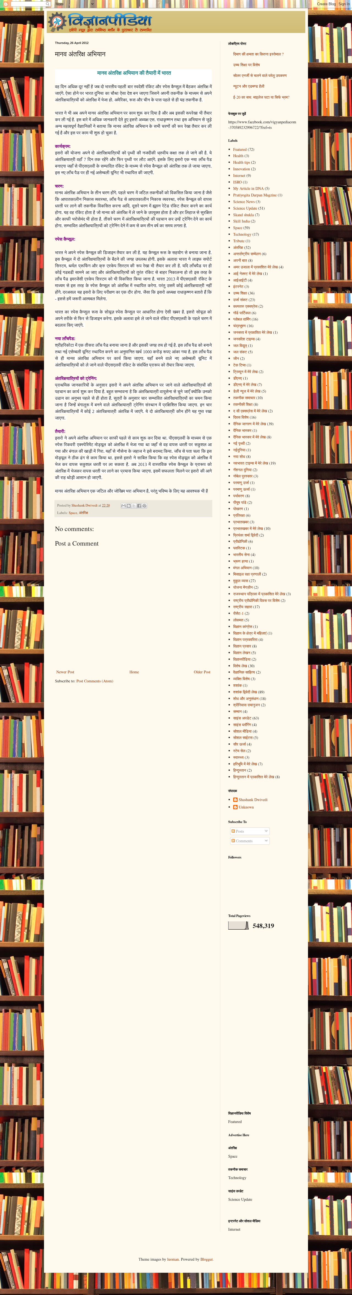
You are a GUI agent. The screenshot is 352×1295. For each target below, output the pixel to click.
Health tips (241, 162)
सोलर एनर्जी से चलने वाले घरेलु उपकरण (260, 75)
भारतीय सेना (241, 554)
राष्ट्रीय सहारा (242, 606)
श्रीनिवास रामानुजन (246, 704)
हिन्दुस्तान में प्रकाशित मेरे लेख (253, 776)
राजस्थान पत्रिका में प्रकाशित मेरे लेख (259, 593)
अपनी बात (240, 260)
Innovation (241, 168)
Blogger (206, 1259)
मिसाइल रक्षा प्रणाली (247, 574)
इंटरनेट (238, 286)
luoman (173, 1259)
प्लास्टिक (239, 548)
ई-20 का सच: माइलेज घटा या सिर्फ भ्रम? (261, 97)
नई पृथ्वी (239, 443)
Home (134, 671)
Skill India (241, 221)
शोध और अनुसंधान (245, 698)
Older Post (202, 671)
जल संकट (240, 351)
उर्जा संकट (240, 299)
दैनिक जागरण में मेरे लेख (249, 423)
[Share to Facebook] (139, 505)
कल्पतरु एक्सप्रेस (245, 306)
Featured (240, 149)
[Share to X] (134, 505)
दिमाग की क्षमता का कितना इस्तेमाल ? (258, 54)
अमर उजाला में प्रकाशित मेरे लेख (255, 266)
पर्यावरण (238, 495)
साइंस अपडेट (242, 718)
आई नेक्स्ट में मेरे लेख (247, 273)
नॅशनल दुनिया (242, 469)
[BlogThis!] (128, 505)
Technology (242, 234)
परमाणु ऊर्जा (241, 489)
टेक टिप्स (239, 365)
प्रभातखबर (241, 521)
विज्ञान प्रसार (242, 646)
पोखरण (238, 508)
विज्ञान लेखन (241, 652)
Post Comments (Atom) (94, 680)
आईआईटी (240, 280)
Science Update (245, 208)
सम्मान (237, 711)
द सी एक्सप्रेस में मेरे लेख (250, 410)
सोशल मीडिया (242, 731)
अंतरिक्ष (83, 512)
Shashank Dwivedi (253, 799)
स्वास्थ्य (238, 757)
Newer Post (65, 671)
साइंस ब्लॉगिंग (242, 724)
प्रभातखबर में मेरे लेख (248, 528)
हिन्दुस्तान (239, 770)
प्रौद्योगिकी (240, 541)
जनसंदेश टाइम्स (244, 338)
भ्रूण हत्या (240, 561)
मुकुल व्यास (240, 580)
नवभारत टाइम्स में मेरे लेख (250, 463)
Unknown (246, 807)
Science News (244, 201)
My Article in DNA (248, 188)
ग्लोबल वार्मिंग (242, 319)
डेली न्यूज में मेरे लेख (246, 391)
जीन (236, 358)
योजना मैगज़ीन (243, 587)
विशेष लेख (240, 665)
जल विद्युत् (240, 345)
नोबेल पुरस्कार (242, 476)
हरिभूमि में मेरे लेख (245, 763)
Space (73, 512)
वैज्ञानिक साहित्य (244, 672)
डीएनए (237, 378)
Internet (239, 175)
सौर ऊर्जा (239, 744)
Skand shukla (243, 214)
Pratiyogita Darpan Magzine (255, 195)
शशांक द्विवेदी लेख (245, 691)
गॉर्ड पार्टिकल (242, 312)
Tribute (238, 240)
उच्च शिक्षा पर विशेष (246, 64)
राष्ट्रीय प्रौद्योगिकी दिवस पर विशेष (256, 600)
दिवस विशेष (241, 417)
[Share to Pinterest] (144, 505)
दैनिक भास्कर (242, 430)
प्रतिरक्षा (239, 515)
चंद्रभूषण (239, 325)
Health (238, 155)
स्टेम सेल (239, 750)
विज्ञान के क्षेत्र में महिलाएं (249, 633)
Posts (239, 831)
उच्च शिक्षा (240, 293)
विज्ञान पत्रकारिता (245, 639)
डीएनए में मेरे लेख (244, 384)
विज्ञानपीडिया (242, 659)
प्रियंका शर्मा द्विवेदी (245, 535)
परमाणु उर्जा (241, 482)
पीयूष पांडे (239, 502)
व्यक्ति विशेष (241, 678)
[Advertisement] (262, 1020)
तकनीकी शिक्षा (242, 404)
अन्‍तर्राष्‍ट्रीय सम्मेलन (247, 253)
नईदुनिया (239, 449)
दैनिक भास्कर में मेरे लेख (249, 437)
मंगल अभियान (242, 567)
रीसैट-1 (238, 613)
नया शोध (239, 456)
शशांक (237, 685)
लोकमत (238, 620)
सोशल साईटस (242, 737)
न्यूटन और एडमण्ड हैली (248, 86)
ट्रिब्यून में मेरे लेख (245, 371)
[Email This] (123, 505)
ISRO (237, 182)
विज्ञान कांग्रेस (242, 626)
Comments (243, 840)
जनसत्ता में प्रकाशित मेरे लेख (252, 332)
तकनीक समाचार (244, 397)
